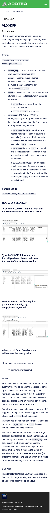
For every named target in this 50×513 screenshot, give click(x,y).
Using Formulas (17, 11)
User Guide (6, 11)
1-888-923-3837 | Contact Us (12, 502)
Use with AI (10, 19)
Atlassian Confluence (9, 509)
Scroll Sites (38, 507)
